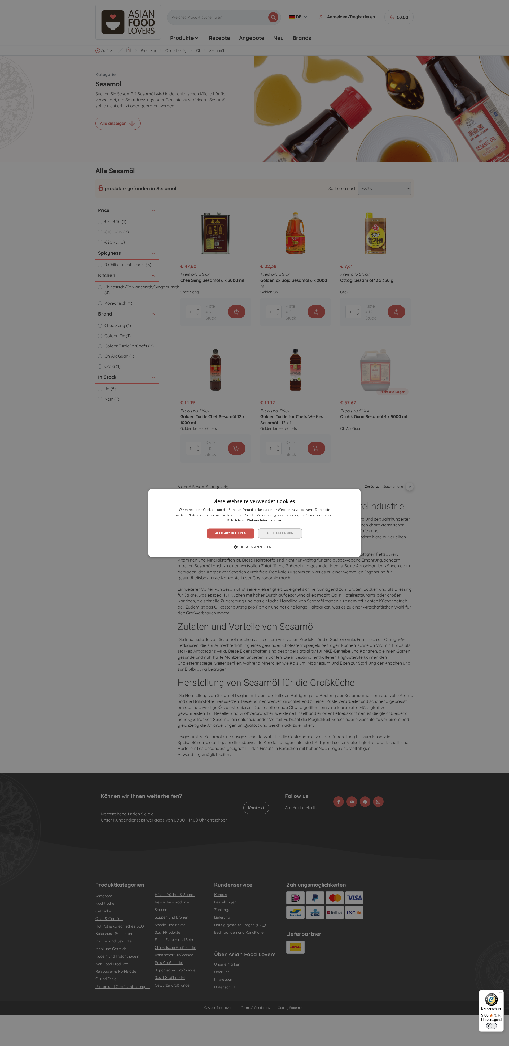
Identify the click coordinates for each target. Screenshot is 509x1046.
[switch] (491, 1026)
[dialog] (254, 523)
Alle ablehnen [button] (280, 533)
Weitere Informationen (264, 520)
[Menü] (500, 993)
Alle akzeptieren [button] (231, 533)
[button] (255, 547)
